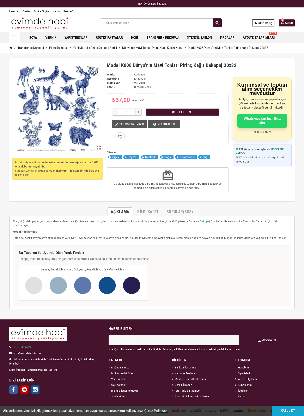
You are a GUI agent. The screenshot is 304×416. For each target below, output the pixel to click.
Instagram (35, 389)
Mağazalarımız (120, 367)
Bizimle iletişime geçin (124, 390)
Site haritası (118, 396)
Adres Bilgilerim (247, 379)
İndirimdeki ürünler (122, 373)
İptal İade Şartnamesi (187, 390)
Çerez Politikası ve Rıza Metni (192, 396)
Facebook (13, 389)
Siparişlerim (245, 373)
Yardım (242, 396)
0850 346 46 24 (22, 347)
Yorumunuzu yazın (131, 124)
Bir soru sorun (165, 124)
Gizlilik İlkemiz (183, 384)
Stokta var (113, 82)
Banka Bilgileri (42, 11)
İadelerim (243, 390)
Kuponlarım (245, 384)
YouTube (24, 389)
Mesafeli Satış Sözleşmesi (190, 379)
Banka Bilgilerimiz (185, 367)
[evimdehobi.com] (39, 22)
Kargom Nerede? (63, 11)
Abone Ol (268, 340)
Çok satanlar (118, 384)
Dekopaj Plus (207, 221)
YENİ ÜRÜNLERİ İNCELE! (152, 3)
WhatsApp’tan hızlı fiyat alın (262, 120)
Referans (113, 78)
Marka (111, 74)
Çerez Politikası (156, 411)
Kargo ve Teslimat (185, 373)
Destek (27, 11)
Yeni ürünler (118, 379)
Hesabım (14, 11)
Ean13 (111, 86)
